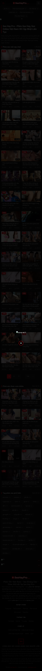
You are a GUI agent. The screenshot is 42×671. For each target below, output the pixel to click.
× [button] (21, 343)
